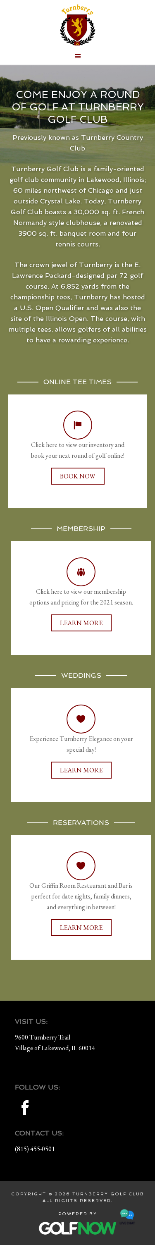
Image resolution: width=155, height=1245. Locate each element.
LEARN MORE (81, 623)
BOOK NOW (77, 476)
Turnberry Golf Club (78, 24)
